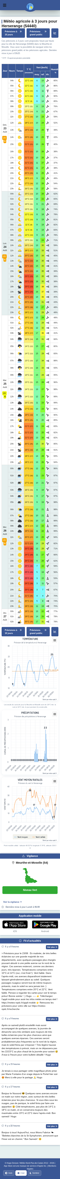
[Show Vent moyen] (21, 837)
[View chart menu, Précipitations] (54, 714)
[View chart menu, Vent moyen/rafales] (54, 781)
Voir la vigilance (11, 902)
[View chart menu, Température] (54, 640)
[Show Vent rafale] (38, 837)
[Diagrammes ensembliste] (54, 33)
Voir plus (51, 947)
